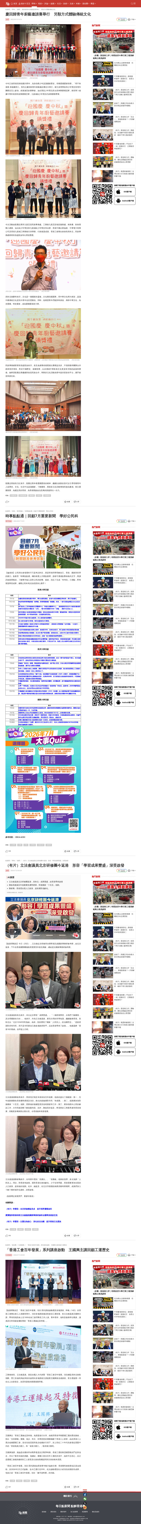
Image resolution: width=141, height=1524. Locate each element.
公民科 (13, 845)
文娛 (71, 4)
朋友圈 (85, 4)
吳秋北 (39, 495)
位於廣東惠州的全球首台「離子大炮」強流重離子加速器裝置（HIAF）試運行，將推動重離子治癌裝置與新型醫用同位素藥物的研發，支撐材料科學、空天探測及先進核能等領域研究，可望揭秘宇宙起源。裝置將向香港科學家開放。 (49, 676)
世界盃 (33, 845)
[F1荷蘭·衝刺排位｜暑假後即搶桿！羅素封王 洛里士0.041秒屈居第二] (103, 81)
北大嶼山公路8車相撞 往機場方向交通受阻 (123, 64)
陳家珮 (35, 1229)
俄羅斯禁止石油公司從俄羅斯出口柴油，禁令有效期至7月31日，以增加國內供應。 (44, 713)
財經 (65, 4)
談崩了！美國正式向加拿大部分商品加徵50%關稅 (124, 104)
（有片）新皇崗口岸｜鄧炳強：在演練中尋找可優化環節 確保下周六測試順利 (124, 132)
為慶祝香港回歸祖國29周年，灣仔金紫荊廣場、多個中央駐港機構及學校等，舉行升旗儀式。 (48, 598)
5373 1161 (64, 1516)
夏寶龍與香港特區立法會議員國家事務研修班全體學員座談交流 (31, 1215)
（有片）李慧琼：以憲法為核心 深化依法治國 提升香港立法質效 (33, 1221)
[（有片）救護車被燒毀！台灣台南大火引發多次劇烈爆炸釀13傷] (102, 176)
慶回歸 (32, 495)
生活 (59, 4)
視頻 (40, 4)
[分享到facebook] (85, 1494)
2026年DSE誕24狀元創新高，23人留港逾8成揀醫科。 (35, 618)
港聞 (7, 19)
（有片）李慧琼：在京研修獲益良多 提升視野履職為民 (28, 1209)
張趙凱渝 (47, 495)
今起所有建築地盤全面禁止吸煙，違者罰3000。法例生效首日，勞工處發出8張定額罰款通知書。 (49, 630)
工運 (12, 1480)
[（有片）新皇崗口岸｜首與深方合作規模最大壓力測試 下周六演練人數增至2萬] (103, 94)
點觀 (52, 4)
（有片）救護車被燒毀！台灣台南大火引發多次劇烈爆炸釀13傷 (124, 173)
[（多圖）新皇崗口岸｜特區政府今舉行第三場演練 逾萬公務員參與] (113, 41)
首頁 (15, 4)
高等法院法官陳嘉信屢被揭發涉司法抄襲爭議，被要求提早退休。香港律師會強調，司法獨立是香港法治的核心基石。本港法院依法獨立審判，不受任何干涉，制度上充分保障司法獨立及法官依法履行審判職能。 (49, 641)
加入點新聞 (74, 1512)
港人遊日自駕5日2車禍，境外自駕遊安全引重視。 (34, 621)
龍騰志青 (13, 495)
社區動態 (9, 1255)
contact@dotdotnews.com (79, 1516)
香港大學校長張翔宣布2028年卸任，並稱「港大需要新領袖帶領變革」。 (41, 636)
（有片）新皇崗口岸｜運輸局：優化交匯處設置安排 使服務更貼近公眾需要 (124, 159)
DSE (26, 845)
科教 (78, 4)
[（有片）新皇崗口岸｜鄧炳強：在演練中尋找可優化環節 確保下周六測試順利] (103, 135)
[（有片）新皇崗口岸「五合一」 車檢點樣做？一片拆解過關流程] (103, 121)
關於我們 (63, 1512)
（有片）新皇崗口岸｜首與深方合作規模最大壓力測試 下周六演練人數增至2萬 (124, 92)
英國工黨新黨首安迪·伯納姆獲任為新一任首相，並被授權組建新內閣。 (41, 720)
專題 (92, 4)
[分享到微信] (85, 1499)
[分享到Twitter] (85, 1503)
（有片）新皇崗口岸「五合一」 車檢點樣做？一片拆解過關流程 (124, 119)
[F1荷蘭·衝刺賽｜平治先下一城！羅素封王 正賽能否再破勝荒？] (103, 148)
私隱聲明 (85, 1512)
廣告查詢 (53, 1512)
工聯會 (27, 1480)
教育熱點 (9, 521)
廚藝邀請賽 (23, 495)
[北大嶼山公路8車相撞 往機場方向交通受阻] (103, 67)
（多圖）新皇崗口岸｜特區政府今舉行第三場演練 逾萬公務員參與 (113, 56)
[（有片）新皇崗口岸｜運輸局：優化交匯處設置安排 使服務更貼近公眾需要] (103, 162)
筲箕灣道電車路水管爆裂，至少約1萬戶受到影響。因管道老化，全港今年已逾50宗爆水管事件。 (49, 633)
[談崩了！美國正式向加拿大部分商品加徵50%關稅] (103, 108)
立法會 (13, 1229)
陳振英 (21, 1229)
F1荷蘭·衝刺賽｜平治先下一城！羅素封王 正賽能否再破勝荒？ (124, 146)
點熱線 (44, 1512)
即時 (33, 4)
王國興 (34, 1480)
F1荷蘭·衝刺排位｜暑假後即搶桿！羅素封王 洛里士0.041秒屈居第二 (124, 78)
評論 (46, 4)
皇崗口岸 (41, 845)
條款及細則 (95, 1512)
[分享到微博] (85, 1507)
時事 (20, 845)
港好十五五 (25, 4)
